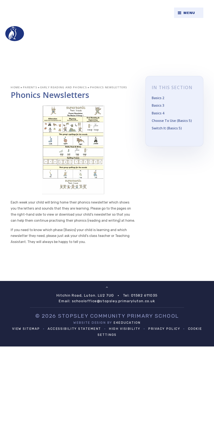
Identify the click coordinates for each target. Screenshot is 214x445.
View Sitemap (26, 329)
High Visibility (124, 329)
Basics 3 (158, 105)
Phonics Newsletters (108, 87)
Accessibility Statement (74, 329)
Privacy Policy (164, 329)
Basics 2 (158, 98)
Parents (30, 87)
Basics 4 (158, 113)
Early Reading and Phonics (63, 87)
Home (15, 87)
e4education (127, 323)
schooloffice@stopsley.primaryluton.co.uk (113, 301)
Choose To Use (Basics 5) (172, 120)
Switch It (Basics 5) (167, 128)
